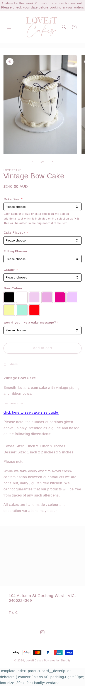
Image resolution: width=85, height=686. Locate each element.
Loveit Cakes (35, 660)
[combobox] (43, 277)
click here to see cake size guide (31, 412)
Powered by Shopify (57, 660)
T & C (13, 612)
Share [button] (13, 364)
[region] (42, 5)
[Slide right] (52, 161)
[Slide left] (32, 161)
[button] (9, 27)
